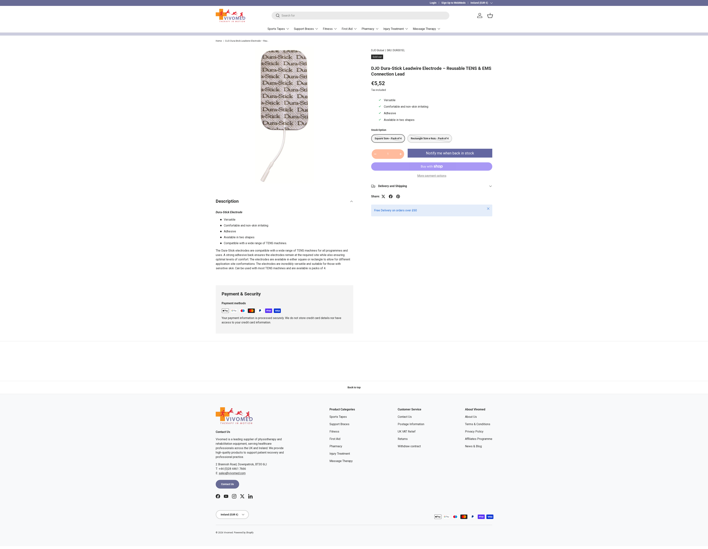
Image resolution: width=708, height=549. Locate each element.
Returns (403, 439)
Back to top (354, 387)
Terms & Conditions (477, 424)
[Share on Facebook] (390, 196)
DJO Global (377, 50)
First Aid (347, 29)
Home (219, 41)
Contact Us (227, 484)
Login (433, 2)
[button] (490, 15)
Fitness (328, 29)
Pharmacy (368, 29)
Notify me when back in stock (450, 153)
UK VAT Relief (407, 431)
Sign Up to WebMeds (453, 2)
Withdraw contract (409, 446)
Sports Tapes (276, 29)
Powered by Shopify (244, 532)
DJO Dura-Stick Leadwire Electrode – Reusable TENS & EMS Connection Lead (247, 41)
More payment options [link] (431, 175)
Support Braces (304, 29)
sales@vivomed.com (232, 473)
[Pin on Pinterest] (398, 196)
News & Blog (473, 446)
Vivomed (228, 532)
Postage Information (411, 424)
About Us (471, 417)
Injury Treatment (393, 29)
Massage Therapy (424, 29)
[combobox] (360, 16)
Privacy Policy (474, 431)
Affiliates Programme (478, 439)
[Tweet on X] (383, 196)
